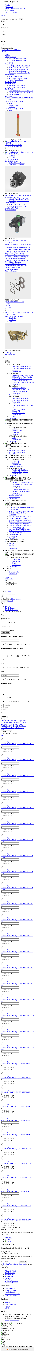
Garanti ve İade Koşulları (12, 1294)
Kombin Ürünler (10, 354)
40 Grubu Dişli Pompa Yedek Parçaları (16, 256)
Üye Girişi (8, 591)
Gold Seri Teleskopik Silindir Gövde (16, 265)
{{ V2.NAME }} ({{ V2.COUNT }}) (19, 656)
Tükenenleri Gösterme (10, 733)
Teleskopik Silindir (10, 57)
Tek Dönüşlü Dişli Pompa (16, 163)
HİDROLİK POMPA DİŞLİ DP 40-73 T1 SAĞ (16, 1106)
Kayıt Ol (10, 601)
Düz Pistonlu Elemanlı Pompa (18, 78)
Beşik (10, 321)
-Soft (8, 1349)
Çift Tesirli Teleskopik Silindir (18, 60)
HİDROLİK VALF (24, 195)
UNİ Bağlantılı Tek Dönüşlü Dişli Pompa (13, 720)
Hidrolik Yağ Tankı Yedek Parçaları (19, 73)
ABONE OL (23, 1262)
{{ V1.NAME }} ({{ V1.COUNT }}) (19, 644)
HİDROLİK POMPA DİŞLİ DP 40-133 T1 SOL (16, 1177)
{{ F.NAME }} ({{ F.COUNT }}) (18, 701)
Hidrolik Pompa (9, 74)
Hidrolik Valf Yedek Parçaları (18, 71)
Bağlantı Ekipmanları (11, 1282)
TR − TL (10, 7)
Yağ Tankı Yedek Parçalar (13, 267)
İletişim (7, 1308)
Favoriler (7, 5)
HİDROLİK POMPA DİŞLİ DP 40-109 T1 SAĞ (16, 1220)
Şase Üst (7, 305)
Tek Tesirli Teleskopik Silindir (18, 58)
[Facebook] (8, 1238)
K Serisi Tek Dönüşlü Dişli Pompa (11, 724)
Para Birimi (8, 584)
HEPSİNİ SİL (5, 632)
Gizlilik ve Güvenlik (11, 1295)
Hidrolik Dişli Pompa (15, 76)
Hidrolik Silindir (10, 83)
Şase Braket (12, 320)
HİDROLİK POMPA (26, 152)
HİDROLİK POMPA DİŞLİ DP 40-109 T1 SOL (16, 1206)
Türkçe (13, 10)
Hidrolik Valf (9, 89)
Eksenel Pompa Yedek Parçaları (14, 253)
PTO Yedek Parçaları (11, 269)
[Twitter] (8, 1239)
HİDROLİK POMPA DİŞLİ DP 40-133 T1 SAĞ (16, 1191)
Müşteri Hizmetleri (10, 1304)
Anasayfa (7, 606)
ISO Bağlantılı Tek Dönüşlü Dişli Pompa (13, 722)
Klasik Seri (12, 107)
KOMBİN (8, 352)
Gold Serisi (12, 103)
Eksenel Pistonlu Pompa (16, 80)
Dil (6, 582)
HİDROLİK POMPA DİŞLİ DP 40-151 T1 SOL (16, 1149)
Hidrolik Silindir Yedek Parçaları (18, 69)
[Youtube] (8, 1241)
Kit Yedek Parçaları (11, 271)
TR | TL (10, 579)
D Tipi (11, 110)
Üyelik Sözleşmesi (10, 1290)
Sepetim (7, 1306)
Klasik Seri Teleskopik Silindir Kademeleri (18, 249)
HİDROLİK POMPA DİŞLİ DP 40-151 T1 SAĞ (16, 1163)
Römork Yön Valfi (10, 210)
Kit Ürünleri (8, 96)
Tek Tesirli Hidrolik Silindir (17, 85)
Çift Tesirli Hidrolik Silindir (17, 87)
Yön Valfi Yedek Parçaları (13, 262)
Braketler (11, 62)
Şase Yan (7, 303)
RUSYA (7, 55)
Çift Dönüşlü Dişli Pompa (16, 164)
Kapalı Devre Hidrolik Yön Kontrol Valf (21, 92)
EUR (12, 12)
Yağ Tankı (8, 1278)
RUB (15, 12)
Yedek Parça (8, 1280)
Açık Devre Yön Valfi (11, 208)
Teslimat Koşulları (10, 1288)
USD (8, 12)
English (13, 8)
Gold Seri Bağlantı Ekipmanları (14, 316)
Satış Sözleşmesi (10, 1292)
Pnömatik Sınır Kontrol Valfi (17, 206)
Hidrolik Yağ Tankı (10, 82)
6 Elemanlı (12, 156)
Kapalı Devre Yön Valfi (12, 197)
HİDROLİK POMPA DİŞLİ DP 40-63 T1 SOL (15, 1120)
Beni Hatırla (7, 599)
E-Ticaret (12, 1349)
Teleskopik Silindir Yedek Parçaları (19, 66)
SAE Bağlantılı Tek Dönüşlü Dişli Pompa (13, 726)
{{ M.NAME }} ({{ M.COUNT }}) (18, 679)
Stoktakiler (6, 705)
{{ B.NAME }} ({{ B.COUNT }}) (18, 667)
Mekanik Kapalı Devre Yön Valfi (19, 201)
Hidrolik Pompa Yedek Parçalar (18, 67)
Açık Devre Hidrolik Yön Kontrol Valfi (21, 91)
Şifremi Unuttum (16, 599)
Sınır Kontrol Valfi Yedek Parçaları (15, 264)
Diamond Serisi (13, 105)
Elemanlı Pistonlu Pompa (12, 154)
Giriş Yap (4, 601)
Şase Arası (8, 307)
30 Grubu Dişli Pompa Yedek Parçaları (16, 255)
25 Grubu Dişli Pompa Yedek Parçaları (16, 251)
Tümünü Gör (16, 372)
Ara (21, 19)
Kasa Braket (12, 318)
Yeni (4, 709)
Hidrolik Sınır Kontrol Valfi (17, 204)
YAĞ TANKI (19, 302)
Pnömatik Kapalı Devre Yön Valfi (19, 199)
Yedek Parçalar (9, 64)
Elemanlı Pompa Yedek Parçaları (15, 258)
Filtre (2, 729)
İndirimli (5, 707)
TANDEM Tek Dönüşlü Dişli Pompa (12, 728)
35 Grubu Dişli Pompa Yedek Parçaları (16, 260)
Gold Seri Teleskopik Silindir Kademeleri (17, 248)
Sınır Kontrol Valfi (10, 202)
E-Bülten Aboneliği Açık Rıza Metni (14, 1264)
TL (6, 12)
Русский (26, 8)
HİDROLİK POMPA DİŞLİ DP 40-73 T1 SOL (15, 1092)
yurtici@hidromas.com (12, 1320)
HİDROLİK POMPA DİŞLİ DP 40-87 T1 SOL (15, 1064)
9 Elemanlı (12, 157)
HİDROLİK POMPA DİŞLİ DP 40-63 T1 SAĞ (16, 1135)
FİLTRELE (4, 717)
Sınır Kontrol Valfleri (15, 94)
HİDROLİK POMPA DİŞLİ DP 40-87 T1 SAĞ (16, 1078)
